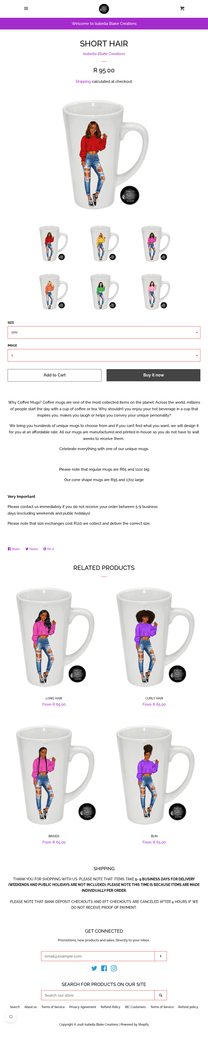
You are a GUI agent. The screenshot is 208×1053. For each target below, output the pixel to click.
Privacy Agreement (82, 1007)
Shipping (83, 81)
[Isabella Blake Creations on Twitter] (94, 969)
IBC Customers (135, 1007)
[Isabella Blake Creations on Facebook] (104, 969)
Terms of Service (53, 1007)
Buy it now (153, 375)
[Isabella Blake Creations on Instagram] (114, 969)
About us (30, 1007)
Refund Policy (110, 1007)
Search (15, 1007)
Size (11, 322)
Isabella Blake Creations (104, 54)
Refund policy (188, 1007)
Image (12, 345)
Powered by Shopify (134, 1024)
